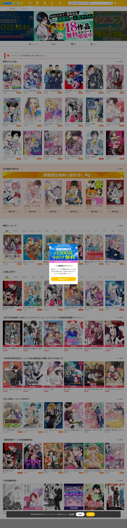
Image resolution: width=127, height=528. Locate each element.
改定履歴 (71, 514)
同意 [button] (90, 514)
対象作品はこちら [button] (63, 279)
